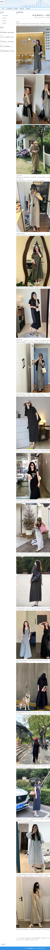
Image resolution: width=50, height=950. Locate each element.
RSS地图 (39, 948)
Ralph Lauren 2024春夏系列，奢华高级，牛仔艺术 (6, 37)
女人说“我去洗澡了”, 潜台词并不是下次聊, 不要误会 (7, 42)
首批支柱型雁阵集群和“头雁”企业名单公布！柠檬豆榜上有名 (7, 51)
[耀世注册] (1, 2)
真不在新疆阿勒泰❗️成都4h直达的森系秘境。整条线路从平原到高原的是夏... (7, 33)
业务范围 (16, 8)
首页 (3, 8)
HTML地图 (43, 948)
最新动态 (22, 8)
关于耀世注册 (9, 8)
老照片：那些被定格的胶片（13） (6, 46)
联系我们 (28, 8)
